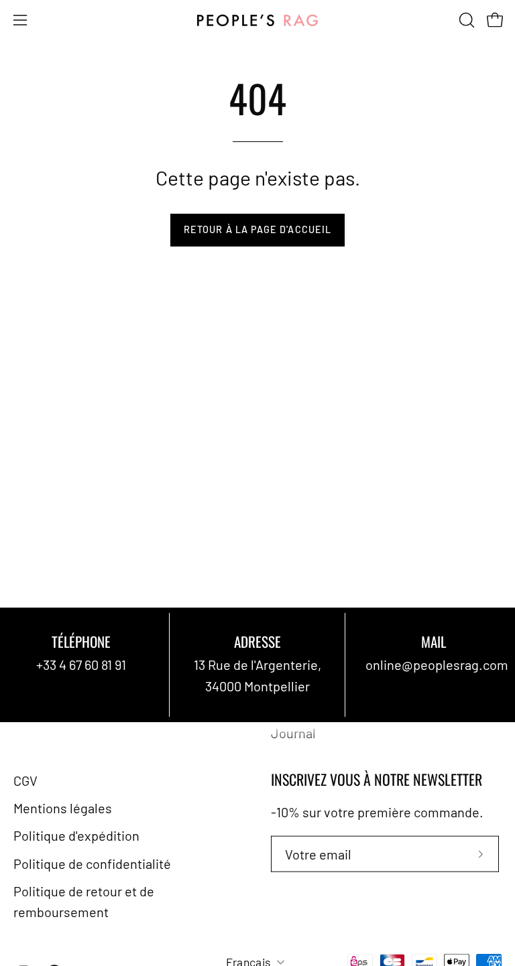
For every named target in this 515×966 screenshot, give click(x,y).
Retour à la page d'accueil (257, 229)
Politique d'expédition (76, 835)
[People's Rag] (257, 20)
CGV (25, 780)
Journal (293, 732)
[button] (465, 20)
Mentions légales (62, 808)
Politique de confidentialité (92, 863)
